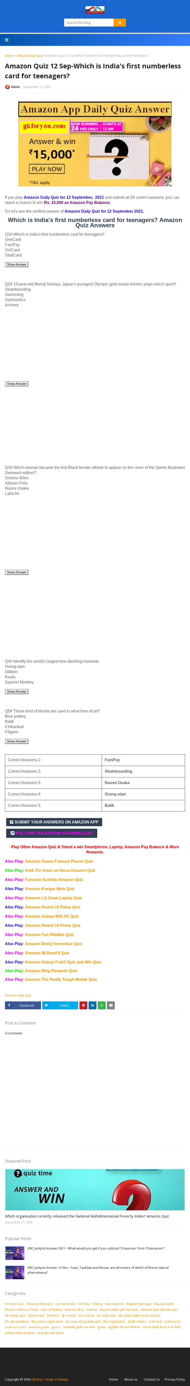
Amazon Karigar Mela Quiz (49, 889)
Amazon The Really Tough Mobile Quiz (61, 979)
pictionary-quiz (15, 1327)
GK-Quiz (84, 1304)
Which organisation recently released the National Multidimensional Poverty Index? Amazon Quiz (87, 1216)
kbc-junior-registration (47, 1321)
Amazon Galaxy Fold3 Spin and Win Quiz (63, 962)
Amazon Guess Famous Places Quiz (59, 861)
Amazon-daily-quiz (30, 56)
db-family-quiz (15, 1315)
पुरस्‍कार (101, 1327)
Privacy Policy (175, 1379)
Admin (15, 87)
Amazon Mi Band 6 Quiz (47, 953)
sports (55, 1327)
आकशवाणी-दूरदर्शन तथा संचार (79, 1327)
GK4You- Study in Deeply (50, 1379)
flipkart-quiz (36, 1315)
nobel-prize (172, 1321)
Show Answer (16, 264)
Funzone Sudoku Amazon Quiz (54, 879)
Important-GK (114, 1304)
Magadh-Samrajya (139, 1304)
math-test (155, 1321)
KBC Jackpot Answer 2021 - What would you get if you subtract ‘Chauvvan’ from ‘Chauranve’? (96, 1248)
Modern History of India (21, 1309)
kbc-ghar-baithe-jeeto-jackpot (139, 1315)
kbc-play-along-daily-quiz (83, 1321)
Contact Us (152, 1379)
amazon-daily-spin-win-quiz (118, 1309)
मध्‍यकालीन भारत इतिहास (50, 1333)
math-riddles (137, 1321)
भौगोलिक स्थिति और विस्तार (20, 1333)
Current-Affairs (65, 1304)
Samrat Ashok (74, 1309)
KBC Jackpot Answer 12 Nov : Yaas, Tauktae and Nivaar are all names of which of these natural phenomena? (98, 1270)
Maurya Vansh (164, 1304)
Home (9, 56)
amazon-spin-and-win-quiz (159, 1309)
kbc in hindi (86, 1315)
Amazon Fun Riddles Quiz (49, 935)
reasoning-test (38, 1327)
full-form (53, 1315)
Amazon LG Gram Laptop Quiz (53, 898)
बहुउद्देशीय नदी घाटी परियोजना (124, 1327)
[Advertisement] (95, 346)
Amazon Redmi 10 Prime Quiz (52, 907)
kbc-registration (114, 1321)
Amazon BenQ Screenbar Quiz (53, 944)
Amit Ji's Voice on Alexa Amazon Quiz (60, 870)
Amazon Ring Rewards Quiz (51, 971)
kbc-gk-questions (17, 1321)
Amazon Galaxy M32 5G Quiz (52, 916)
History (97, 1304)
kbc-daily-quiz (106, 1315)
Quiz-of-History (51, 1309)
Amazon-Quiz (14, 1304)
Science (92, 1309)
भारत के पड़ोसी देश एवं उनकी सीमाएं (161, 1327)
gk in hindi (69, 1315)
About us (131, 1379)
